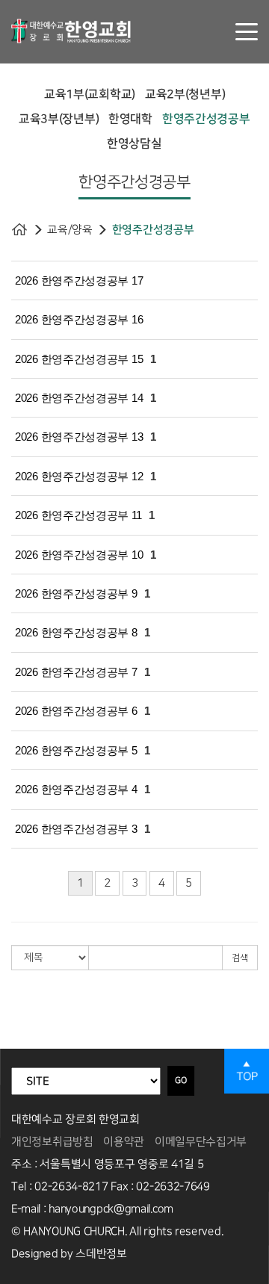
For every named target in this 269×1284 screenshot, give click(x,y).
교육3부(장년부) (59, 118)
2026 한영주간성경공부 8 (76, 632)
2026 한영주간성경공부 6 (76, 710)
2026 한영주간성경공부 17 (79, 280)
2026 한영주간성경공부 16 (79, 319)
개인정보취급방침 (52, 1141)
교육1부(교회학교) (89, 94)
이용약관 (123, 1141)
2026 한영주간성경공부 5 (76, 750)
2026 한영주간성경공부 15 (79, 359)
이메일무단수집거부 (201, 1141)
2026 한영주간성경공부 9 (76, 593)
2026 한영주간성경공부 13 (79, 436)
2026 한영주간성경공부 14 (79, 397)
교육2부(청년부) (185, 94)
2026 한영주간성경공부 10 (79, 554)
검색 (240, 958)
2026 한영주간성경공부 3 (76, 828)
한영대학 (130, 118)
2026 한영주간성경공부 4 (76, 789)
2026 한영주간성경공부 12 (79, 476)
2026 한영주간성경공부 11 (78, 515)
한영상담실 (134, 143)
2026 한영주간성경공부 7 (76, 672)
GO (181, 1080)
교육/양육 (70, 229)
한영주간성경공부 (206, 118)
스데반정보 (101, 1253)
